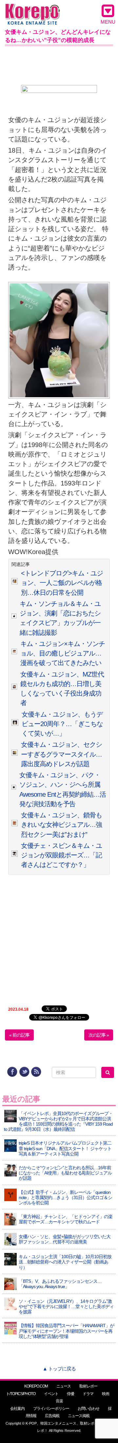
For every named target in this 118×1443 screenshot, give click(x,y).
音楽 (59, 1401)
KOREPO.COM (36, 1386)
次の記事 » (98, 1035)
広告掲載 (52, 1415)
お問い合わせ (88, 1408)
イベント (51, 1393)
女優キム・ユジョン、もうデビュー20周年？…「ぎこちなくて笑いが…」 (62, 724)
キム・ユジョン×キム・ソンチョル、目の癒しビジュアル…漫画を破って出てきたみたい (62, 653)
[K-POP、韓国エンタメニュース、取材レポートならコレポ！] (32, 9)
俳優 (70, 1393)
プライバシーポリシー (51, 1408)
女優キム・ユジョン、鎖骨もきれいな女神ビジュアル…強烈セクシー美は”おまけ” (61, 824)
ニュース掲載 (78, 1415)
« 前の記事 (19, 1035)
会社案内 (17, 1408)
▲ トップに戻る (59, 1368)
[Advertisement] (59, 64)
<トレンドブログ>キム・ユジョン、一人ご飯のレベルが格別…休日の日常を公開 (62, 583)
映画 (105, 1393)
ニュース (63, 1386)
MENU (108, 22)
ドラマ (88, 1393)
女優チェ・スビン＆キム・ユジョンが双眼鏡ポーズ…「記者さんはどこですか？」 (61, 855)
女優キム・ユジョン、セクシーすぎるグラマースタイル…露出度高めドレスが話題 (61, 754)
